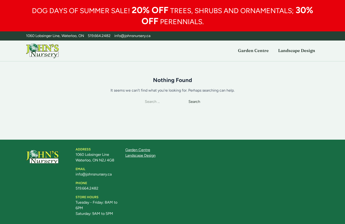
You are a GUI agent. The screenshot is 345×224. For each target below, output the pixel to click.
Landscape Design (296, 50)
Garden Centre (253, 50)
